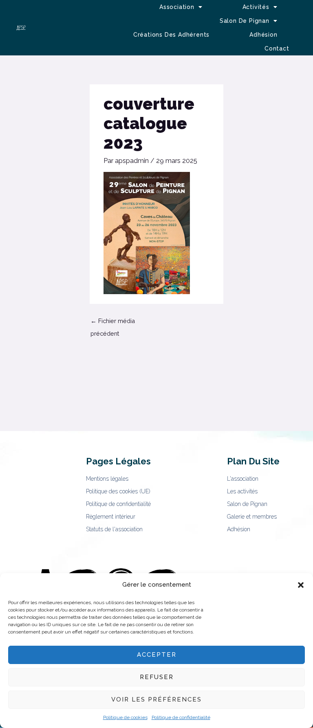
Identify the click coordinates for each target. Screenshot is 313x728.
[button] (301, 585)
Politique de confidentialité (181, 717)
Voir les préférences (156, 699)
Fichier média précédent (112, 322)
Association (176, 7)
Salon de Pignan (244, 21)
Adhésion (263, 34)
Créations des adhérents (171, 34)
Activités (255, 7)
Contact (277, 48)
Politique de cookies (125, 717)
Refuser (157, 677)
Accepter (156, 654)
